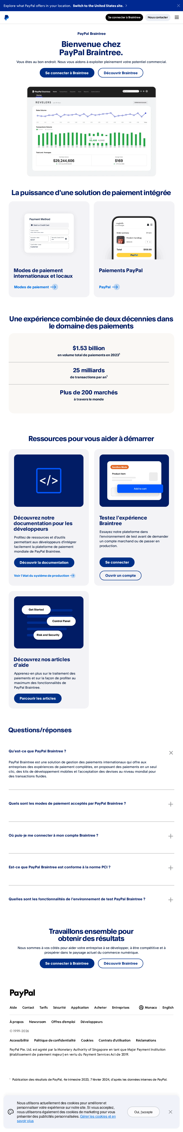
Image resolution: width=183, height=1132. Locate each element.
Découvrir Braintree (121, 73)
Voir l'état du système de (41, 575)
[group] (49, 249)
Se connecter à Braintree (67, 73)
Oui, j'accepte (143, 1112)
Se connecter (117, 562)
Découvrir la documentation (44, 562)
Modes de (31, 287)
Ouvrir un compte (120, 575)
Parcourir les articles (38, 698)
